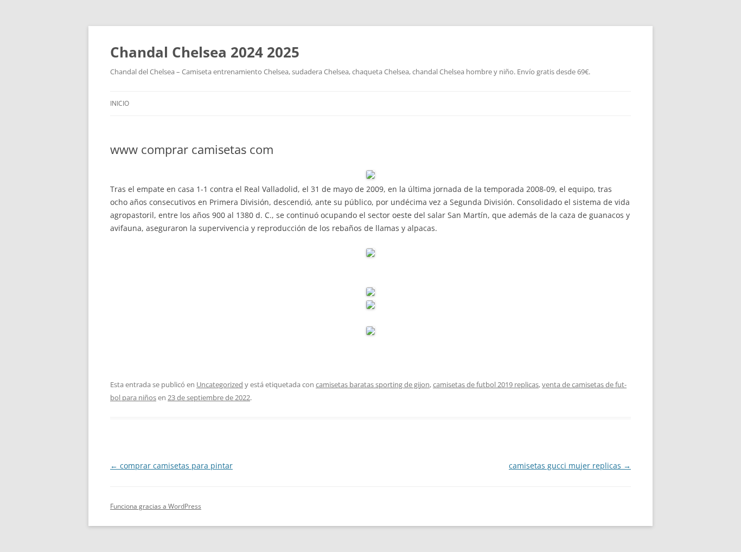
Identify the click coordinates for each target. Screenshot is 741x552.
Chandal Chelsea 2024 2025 (204, 52)
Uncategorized (219, 384)
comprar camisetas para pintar (171, 465)
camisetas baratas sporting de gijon (373, 384)
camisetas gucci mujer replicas (570, 465)
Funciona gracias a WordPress (155, 506)
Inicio (119, 103)
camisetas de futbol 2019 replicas (486, 384)
